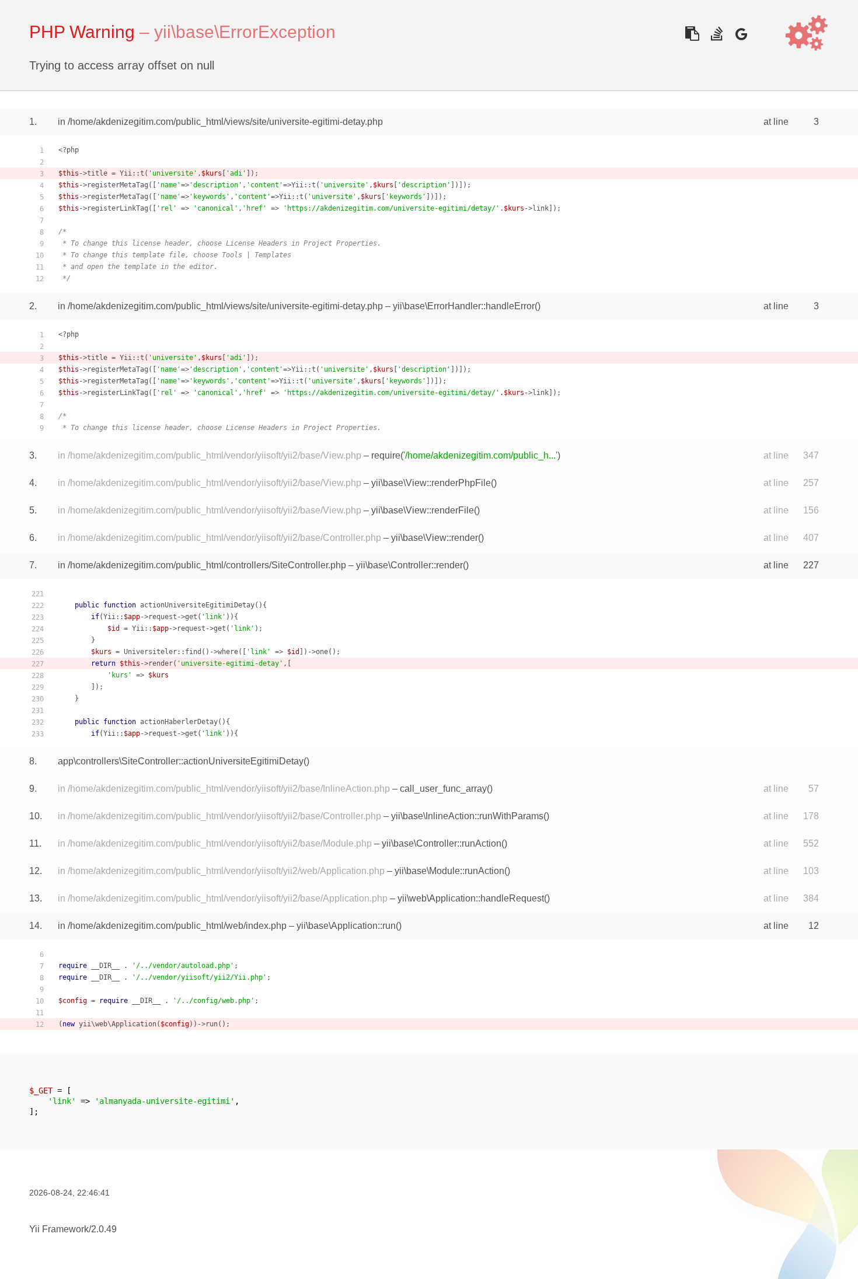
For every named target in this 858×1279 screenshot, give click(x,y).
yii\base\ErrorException (245, 31)
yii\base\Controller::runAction (441, 843)
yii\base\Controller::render (409, 565)
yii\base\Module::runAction (449, 871)
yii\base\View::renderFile (422, 510)
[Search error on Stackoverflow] (716, 33)
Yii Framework (59, 1229)
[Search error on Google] (741, 33)
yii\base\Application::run (346, 926)
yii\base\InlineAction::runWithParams (467, 816)
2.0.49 (104, 1229)
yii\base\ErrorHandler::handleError (464, 306)
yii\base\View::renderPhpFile (431, 483)
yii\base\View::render (434, 538)
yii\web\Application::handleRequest (470, 898)
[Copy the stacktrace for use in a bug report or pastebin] (692, 33)
